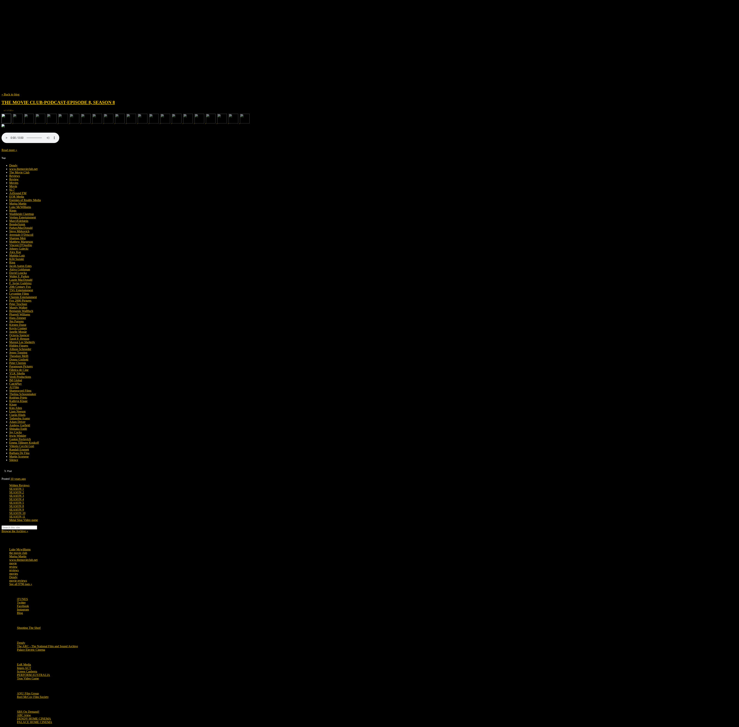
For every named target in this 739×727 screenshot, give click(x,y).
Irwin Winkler (17, 435)
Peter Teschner (18, 304)
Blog (20, 613)
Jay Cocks (15, 432)
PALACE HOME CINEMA (34, 722)
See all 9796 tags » (20, 584)
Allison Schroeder (20, 349)
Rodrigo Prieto (18, 397)
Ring (12, 262)
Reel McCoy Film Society (33, 697)
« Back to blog (10, 94)
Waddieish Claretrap (21, 214)
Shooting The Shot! (29, 627)
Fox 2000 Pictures (20, 300)
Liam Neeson (17, 411)
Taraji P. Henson (19, 338)
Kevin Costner (18, 328)
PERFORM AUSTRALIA (33, 675)
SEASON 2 (16, 492)
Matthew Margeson (21, 241)
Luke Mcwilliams (20, 549)
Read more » (9, 150)
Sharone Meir (17, 238)
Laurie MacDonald (20, 279)
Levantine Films (19, 293)
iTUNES (22, 599)
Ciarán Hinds (17, 415)
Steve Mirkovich (19, 231)
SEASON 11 (17, 516)
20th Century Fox (20, 286)
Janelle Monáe (18, 331)
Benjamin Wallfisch (21, 311)
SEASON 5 (16, 502)
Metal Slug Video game (23, 520)
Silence (13, 460)
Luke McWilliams (20, 207)
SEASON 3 (16, 495)
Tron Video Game (28, 678)
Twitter (21, 602)
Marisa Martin (17, 203)
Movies (13, 182)
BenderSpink (17, 224)
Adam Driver (17, 421)
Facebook (23, 606)
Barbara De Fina (19, 453)
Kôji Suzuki (16, 259)
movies (13, 573)
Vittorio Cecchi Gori (21, 446)
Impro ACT (24, 668)
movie (13, 563)
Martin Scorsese (19, 456)
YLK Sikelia (17, 373)
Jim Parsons (16, 321)
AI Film (14, 387)
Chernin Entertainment (23, 297)
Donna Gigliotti (18, 359)
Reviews (14, 175)
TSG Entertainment (21, 290)
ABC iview (24, 715)
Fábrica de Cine (18, 369)
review (13, 566)
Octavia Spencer (19, 335)
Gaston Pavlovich (20, 439)
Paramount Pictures (21, 366)
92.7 (12, 189)
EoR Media (24, 664)
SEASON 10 (17, 513)
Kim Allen (15, 408)
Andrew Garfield (19, 425)
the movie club (18, 553)
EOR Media (16, 196)
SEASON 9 (16, 509)
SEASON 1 (16, 488)
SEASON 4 (16, 499)
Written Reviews (19, 485)
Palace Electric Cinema (31, 649)
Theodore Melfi (18, 356)
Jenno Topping (18, 352)
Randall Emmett (19, 449)
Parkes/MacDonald (21, 227)
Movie (13, 186)
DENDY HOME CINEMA (34, 718)
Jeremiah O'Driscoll (21, 234)
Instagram (23, 609)
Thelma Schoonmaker (22, 394)
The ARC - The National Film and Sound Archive (47, 646)
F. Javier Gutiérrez (20, 283)
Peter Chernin (17, 363)
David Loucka (18, 272)
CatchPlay (15, 383)
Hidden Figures (18, 345)
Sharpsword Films (20, 390)
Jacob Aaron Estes (20, 266)
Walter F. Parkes (19, 276)
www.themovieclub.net (23, 169)
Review (14, 179)
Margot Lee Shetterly (22, 342)
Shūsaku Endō (18, 428)
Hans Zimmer (17, 318)
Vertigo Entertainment (22, 217)
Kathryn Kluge (18, 401)
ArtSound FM (17, 193)
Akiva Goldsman (19, 269)
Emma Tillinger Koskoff (24, 442)
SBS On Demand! (28, 711)
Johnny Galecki (18, 248)
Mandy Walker (18, 307)
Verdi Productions (20, 376)
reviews (14, 570)
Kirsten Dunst (17, 324)
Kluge (13, 404)
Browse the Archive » (15, 531)
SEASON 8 (16, 506)
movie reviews (18, 580)
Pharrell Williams (19, 314)
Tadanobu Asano (19, 418)
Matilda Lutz (17, 255)
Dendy (13, 165)
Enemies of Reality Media (25, 200)
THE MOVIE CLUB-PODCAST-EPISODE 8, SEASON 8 (58, 102)
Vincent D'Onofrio (20, 245)
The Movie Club (71, 40)
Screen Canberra (27, 671)
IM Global (15, 380)
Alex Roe (15, 252)
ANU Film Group (28, 693)
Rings (12, 210)
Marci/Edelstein (18, 221)
